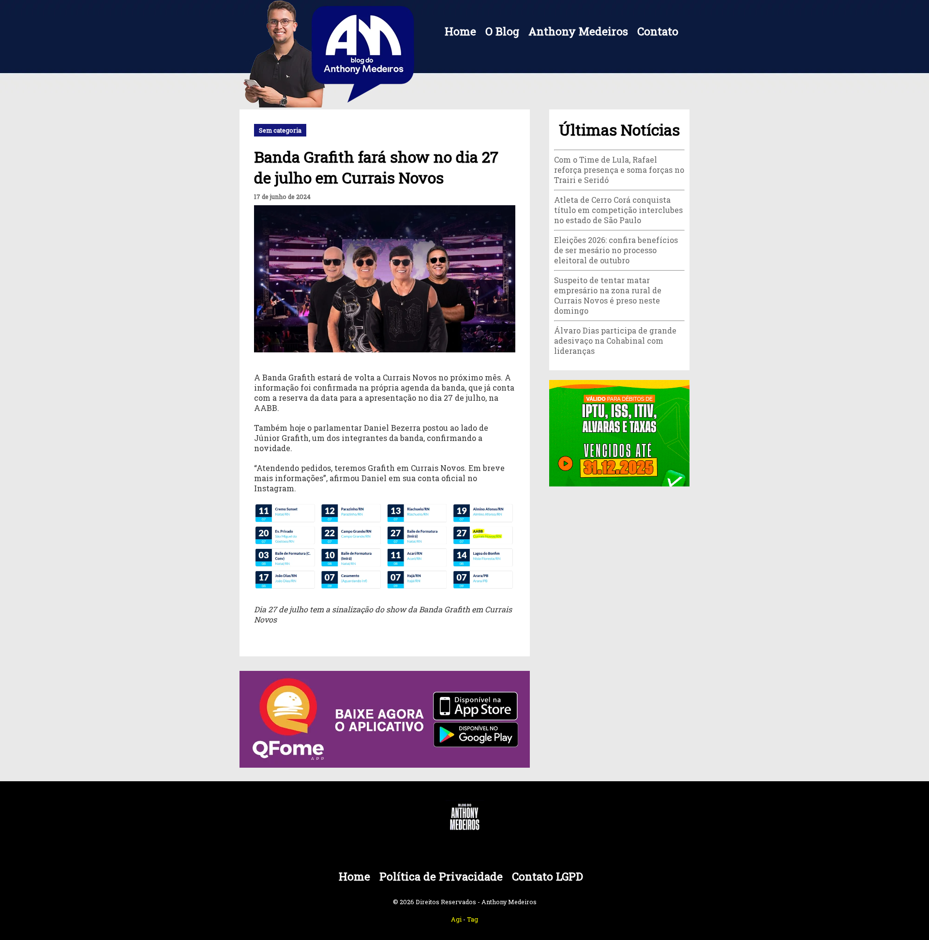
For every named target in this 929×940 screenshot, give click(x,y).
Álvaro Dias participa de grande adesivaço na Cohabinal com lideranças (615, 340)
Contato (657, 31)
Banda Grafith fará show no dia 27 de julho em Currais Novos (376, 167)
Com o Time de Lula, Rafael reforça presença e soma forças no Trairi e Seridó (619, 169)
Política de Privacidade (441, 876)
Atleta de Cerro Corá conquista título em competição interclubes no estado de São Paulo (618, 210)
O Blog (502, 31)
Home (460, 31)
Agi (456, 919)
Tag (472, 919)
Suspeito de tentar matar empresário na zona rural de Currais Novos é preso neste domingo (607, 295)
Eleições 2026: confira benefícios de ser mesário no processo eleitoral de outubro (616, 250)
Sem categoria (280, 130)
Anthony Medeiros (578, 31)
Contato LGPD (547, 876)
